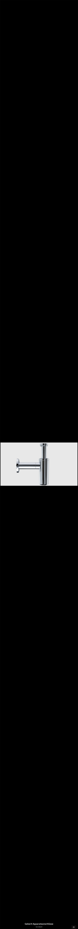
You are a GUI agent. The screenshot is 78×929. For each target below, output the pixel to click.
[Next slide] (75, 465)
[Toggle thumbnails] (73, 927)
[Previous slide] (3, 465)
